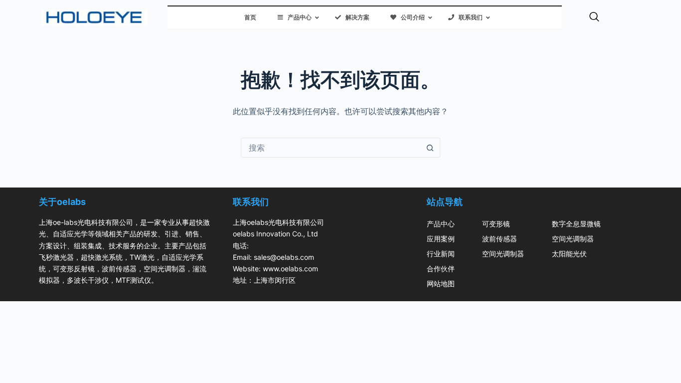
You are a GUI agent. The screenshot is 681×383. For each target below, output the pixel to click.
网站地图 (441, 283)
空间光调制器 (503, 253)
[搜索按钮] (430, 147)
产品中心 (441, 223)
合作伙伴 (441, 268)
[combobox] (331, 148)
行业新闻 (441, 253)
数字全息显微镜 (576, 223)
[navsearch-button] (594, 17)
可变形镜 (496, 223)
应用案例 (441, 238)
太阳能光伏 (569, 253)
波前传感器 (499, 238)
